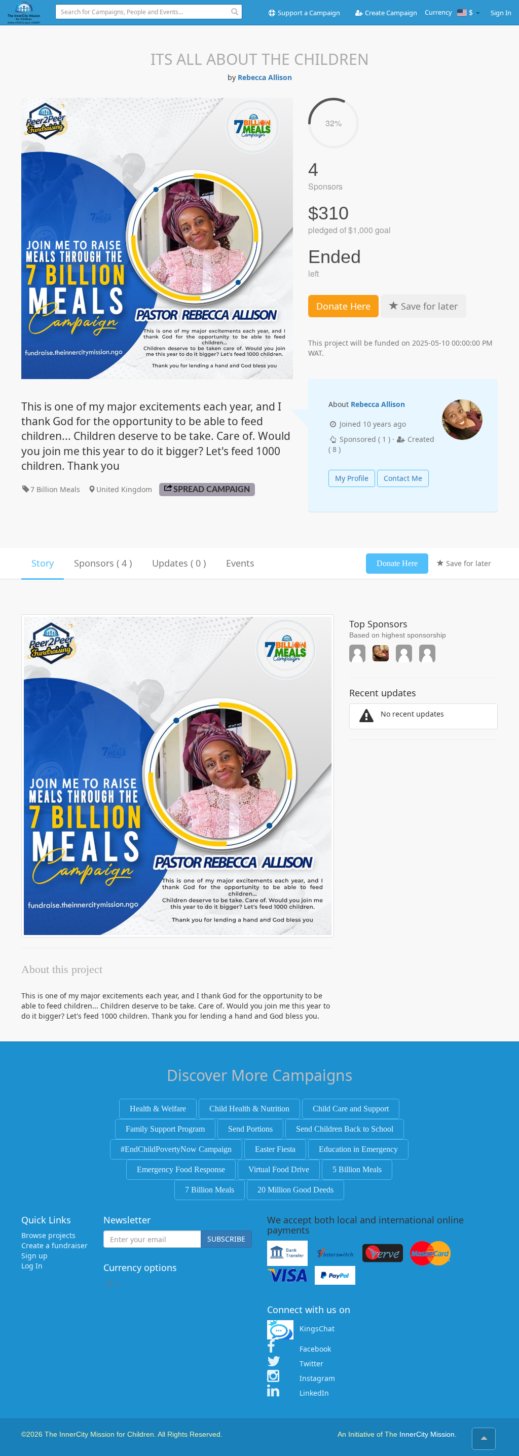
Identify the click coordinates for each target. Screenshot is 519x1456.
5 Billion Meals (357, 1169)
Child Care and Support (351, 1108)
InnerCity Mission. (428, 1434)
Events (240, 563)
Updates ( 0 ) (179, 563)
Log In (32, 1266)
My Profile (351, 478)
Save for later (428, 306)
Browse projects (48, 1235)
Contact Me (403, 478)
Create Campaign (390, 12)
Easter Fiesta (275, 1149)
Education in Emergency (358, 1149)
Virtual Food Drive (278, 1169)
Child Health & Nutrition (249, 1108)
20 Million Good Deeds (295, 1189)
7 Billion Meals (209, 1189)
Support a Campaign (308, 12)
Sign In (501, 12)
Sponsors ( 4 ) (103, 563)
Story (42, 563)
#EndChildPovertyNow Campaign (176, 1149)
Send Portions (250, 1129)
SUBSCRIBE (226, 1239)
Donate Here (343, 306)
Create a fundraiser (54, 1245)
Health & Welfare (158, 1108)
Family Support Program (165, 1129)
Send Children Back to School (344, 1129)
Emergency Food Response (181, 1169)
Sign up (34, 1255)
